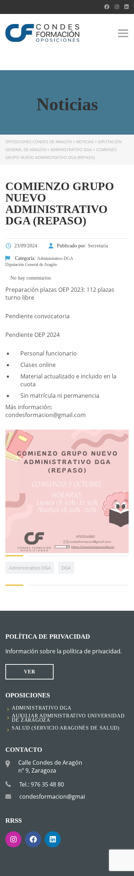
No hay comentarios (30, 278)
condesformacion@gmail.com (59, 796)
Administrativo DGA (30, 568)
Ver (29, 671)
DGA (66, 568)
